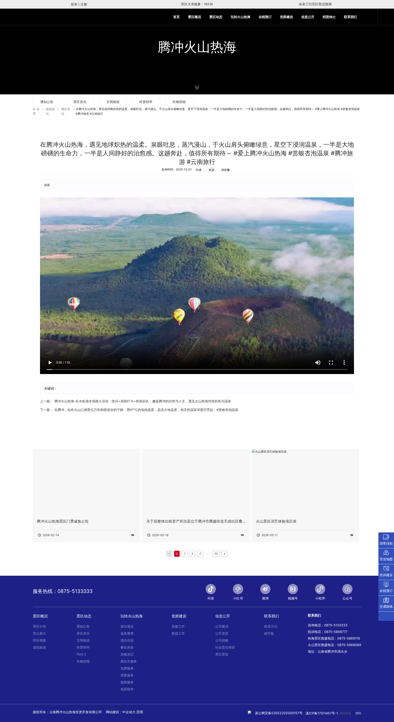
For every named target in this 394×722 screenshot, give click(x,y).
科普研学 (145, 102)
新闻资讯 (50, 111)
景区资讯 (79, 102)
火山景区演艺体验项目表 (276, 521)
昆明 (139, 712)
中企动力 (128, 712)
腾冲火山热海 (197, 47)
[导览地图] (386, 556)
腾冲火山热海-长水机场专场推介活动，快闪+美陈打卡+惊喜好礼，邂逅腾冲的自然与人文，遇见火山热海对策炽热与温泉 (142, 401)
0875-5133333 (75, 591)
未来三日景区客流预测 (315, 4)
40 (216, 553)
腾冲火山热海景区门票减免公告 (63, 521)
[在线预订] (386, 588)
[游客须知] (386, 540)
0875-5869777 (335, 632)
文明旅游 (112, 102)
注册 (83, 4)
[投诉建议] (386, 572)
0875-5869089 (349, 645)
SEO (358, 713)
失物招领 (179, 102)
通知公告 (46, 102)
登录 (74, 4)
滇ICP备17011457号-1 (322, 713)
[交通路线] (386, 603)
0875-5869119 (348, 638)
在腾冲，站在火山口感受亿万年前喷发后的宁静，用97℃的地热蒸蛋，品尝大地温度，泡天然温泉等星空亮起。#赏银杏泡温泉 (146, 410)
